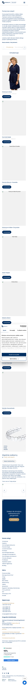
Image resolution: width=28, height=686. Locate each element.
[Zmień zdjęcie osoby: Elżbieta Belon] (14, 298)
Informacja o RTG (6, 593)
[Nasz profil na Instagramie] (6, 673)
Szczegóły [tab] (12, 330)
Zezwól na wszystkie (14, 354)
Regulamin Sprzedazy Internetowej (10, 588)
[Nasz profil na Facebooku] (2, 673)
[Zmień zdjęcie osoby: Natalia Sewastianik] (14, 389)
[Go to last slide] (4, 490)
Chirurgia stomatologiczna (9, 554)
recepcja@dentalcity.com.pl (9, 614)
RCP (3, 591)
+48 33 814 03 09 (6, 611)
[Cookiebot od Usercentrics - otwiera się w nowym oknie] (20, 326)
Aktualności (5, 586)
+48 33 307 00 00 (6, 604)
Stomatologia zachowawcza (9, 556)
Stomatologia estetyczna (8, 545)
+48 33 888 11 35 (6, 607)
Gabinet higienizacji (7, 563)
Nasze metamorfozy (9, 461)
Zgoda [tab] (4, 330)
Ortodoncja (9, 47)
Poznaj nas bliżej (6, 573)
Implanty (4, 543)
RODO (9, 677)
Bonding (4, 565)
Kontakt (4, 595)
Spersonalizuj (13, 358)
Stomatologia (19, 47)
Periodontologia (6, 547)
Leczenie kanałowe (7, 549)
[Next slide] (23, 490)
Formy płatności (6, 590)
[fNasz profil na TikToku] (4, 673)
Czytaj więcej (6, 96)
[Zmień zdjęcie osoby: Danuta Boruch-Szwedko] (14, 163)
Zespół (3, 579)
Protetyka (4, 550)
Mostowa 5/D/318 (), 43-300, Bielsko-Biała (11, 623)
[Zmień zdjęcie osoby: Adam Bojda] (14, 253)
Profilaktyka (5, 560)
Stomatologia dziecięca (8, 552)
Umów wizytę (14, 519)
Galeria (4, 584)
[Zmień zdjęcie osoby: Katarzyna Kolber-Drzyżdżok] (14, 208)
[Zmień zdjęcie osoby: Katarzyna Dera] (14, 72)
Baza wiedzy (5, 580)
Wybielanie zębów (6, 561)
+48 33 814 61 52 (6, 610)
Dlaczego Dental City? (7, 575)
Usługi (3, 577)
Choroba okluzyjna (6, 558)
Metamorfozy (5, 582)
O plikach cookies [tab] (21, 330)
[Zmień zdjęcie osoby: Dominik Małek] (14, 118)
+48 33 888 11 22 (6, 608)
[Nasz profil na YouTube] (8, 673)
